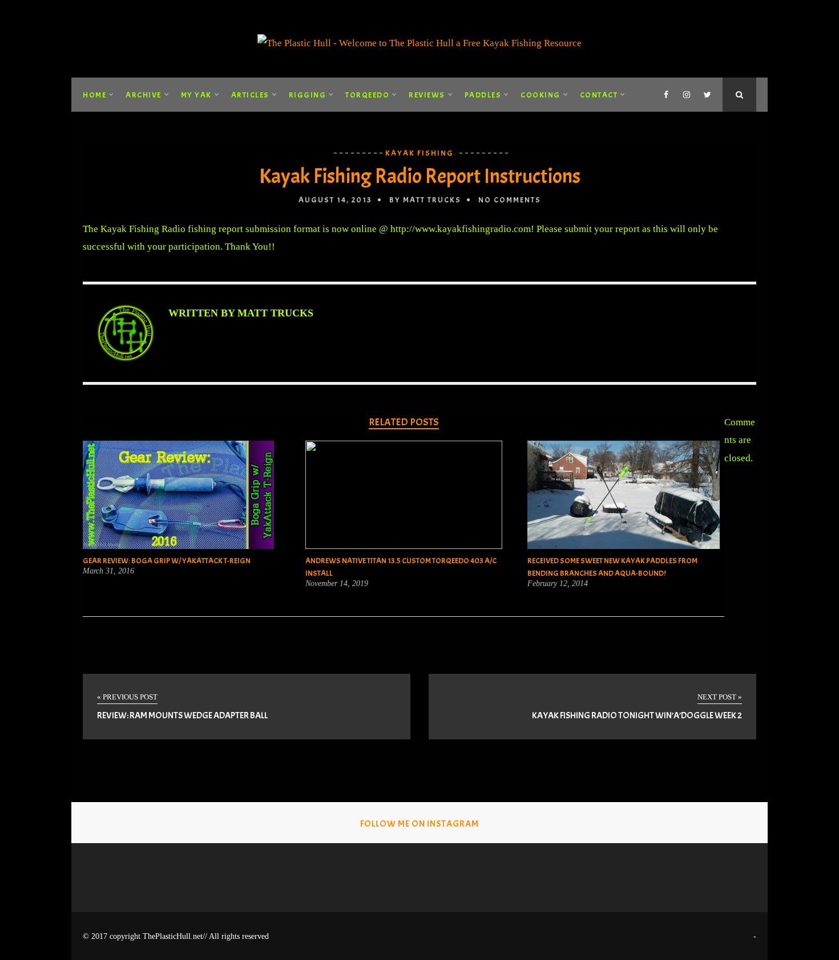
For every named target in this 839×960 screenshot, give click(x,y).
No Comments (509, 200)
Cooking (540, 95)
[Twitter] (707, 95)
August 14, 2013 (335, 200)
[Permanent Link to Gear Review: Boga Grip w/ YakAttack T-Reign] (178, 545)
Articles (250, 95)
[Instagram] (686, 95)
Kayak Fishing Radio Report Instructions (419, 176)
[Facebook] (666, 95)
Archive (144, 95)
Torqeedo (367, 95)
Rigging (307, 95)
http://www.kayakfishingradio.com (460, 228)
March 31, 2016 (108, 571)
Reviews (427, 95)
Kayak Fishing (419, 153)
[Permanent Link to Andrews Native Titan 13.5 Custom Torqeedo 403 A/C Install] (403, 545)
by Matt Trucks (425, 200)
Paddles (483, 95)
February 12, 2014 (557, 584)
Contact (599, 95)
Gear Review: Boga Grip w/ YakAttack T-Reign (167, 561)
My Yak (196, 95)
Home (94, 95)
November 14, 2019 (336, 584)
